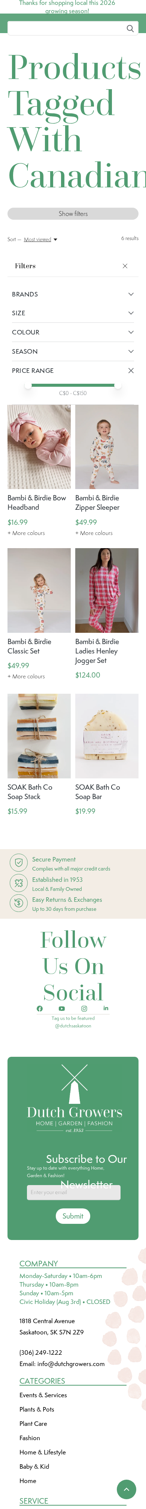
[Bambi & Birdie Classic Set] (39, 646)
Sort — (14, 295)
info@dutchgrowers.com (71, 1420)
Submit (73, 1272)
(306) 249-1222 (40, 1408)
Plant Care (33, 1480)
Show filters (73, 270)
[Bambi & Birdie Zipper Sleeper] (107, 503)
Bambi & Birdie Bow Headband (36, 558)
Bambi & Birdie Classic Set (29, 702)
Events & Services (43, 1451)
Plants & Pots (36, 1465)
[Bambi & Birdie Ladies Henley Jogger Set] (107, 646)
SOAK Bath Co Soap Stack (29, 847)
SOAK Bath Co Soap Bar (97, 847)
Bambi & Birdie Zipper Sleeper (97, 558)
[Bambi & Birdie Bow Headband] (39, 503)
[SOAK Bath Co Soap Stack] (39, 792)
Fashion (29, 1494)
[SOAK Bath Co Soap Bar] (107, 792)
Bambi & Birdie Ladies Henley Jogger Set (97, 707)
